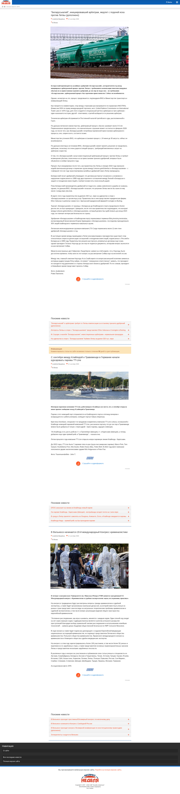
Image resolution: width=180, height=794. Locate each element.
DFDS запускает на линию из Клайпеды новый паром (71, 508)
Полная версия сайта (13, 6)
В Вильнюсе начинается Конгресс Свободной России (71, 724)
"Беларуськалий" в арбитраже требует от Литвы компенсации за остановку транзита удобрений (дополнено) (88, 324)
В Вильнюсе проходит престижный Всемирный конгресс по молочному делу (80, 719)
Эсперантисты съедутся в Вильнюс (64, 735)
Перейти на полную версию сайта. (108, 770)
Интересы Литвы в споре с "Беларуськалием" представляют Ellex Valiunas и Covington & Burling (88, 330)
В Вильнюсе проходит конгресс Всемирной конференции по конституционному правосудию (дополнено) (86, 729)
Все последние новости (12, 757)
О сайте (6, 751)
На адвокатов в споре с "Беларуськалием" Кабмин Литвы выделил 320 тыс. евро (82, 339)
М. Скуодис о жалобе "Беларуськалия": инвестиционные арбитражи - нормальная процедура (87, 334)
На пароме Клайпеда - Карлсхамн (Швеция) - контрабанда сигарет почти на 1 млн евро (84, 512)
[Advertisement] (90, 300)
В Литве (55, 22)
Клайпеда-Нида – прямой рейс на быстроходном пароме (73, 521)
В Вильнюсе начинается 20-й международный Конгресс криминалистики (89, 532)
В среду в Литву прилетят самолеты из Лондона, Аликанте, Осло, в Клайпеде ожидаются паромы (88, 516)
